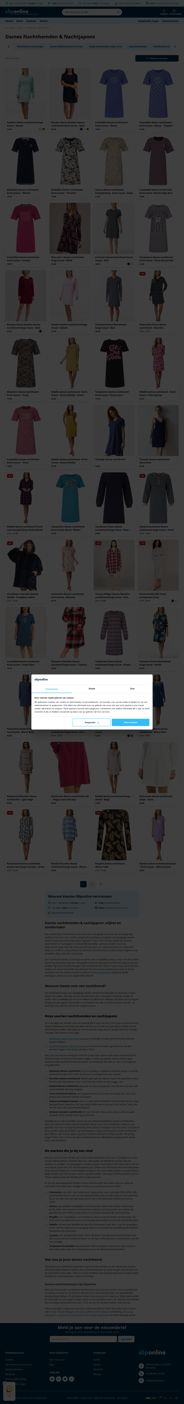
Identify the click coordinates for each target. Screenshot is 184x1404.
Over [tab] (132, 688)
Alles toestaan (130, 722)
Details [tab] (92, 688)
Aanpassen (90, 722)
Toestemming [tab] (51, 689)
